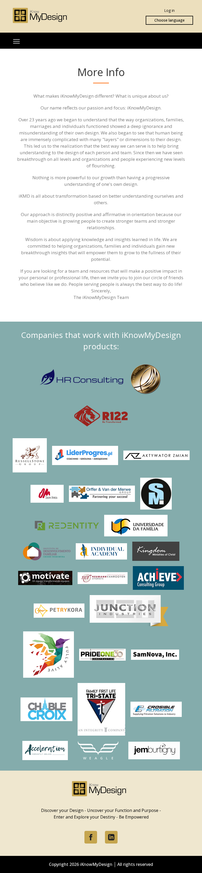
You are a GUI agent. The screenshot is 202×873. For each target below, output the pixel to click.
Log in (169, 10)
